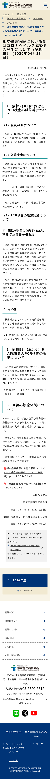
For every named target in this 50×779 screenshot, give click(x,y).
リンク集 (13, 760)
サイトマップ (36, 744)
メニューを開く (26, 590)
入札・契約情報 (12, 655)
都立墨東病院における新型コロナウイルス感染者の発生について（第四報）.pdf (25, 472)
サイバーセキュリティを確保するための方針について (14, 748)
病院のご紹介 (11, 629)
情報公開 (21, 14)
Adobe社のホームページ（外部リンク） (25, 548)
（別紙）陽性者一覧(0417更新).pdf (25, 486)
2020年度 (12, 23)
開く (44, 612)
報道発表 (37, 18)
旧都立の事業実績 (16, 18)
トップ (5, 14)
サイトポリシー (14, 732)
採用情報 (9, 646)
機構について (11, 621)
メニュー (45, 7)
